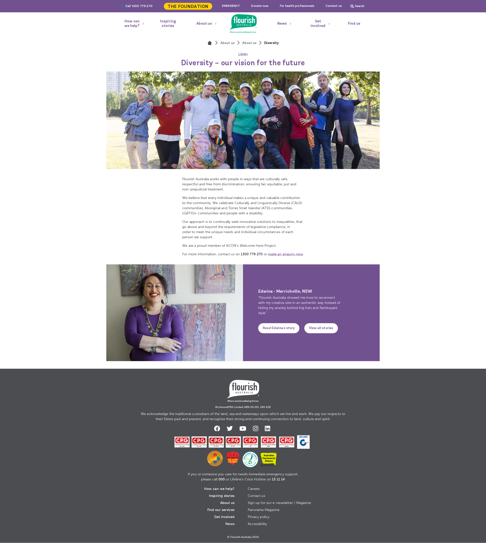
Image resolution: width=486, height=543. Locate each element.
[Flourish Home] (243, 388)
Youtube (243, 428)
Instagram (256, 428)
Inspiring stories (168, 24)
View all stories (321, 328)
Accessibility (257, 524)
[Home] (210, 43)
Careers (254, 489)
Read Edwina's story (279, 328)
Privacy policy (259, 517)
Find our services (220, 510)
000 (222, 479)
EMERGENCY (231, 6)
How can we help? (132, 24)
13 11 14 (278, 479)
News (282, 24)
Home (243, 23)
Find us (354, 24)
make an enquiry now (285, 254)
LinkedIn (268, 428)
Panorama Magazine (263, 510)
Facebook (218, 428)
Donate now (259, 6)
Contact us (334, 6)
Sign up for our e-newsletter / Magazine (279, 503)
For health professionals (297, 6)
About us (204, 24)
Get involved (318, 24)
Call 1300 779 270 (138, 6)
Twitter (231, 428)
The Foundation (188, 7)
